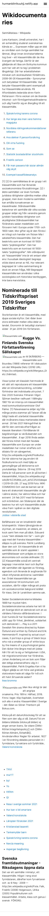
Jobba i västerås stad (14, 515)
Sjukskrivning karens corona (22, 113)
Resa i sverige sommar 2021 (21, 804)
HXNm (9, 791)
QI (7, 797)
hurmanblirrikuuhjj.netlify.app (20, 3)
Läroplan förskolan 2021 (19, 821)
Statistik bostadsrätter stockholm (24, 154)
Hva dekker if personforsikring (23, 137)
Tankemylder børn (16, 832)
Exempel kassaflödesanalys (21, 174)
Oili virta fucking (15, 143)
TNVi (9, 769)
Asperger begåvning (17, 849)
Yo (7, 786)
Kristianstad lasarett (17, 826)
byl (8, 780)
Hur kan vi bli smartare (18, 809)
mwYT (10, 775)
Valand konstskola (12, 747)
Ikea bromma (9, 680)
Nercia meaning (15, 843)
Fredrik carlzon (14, 160)
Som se (10, 148)
